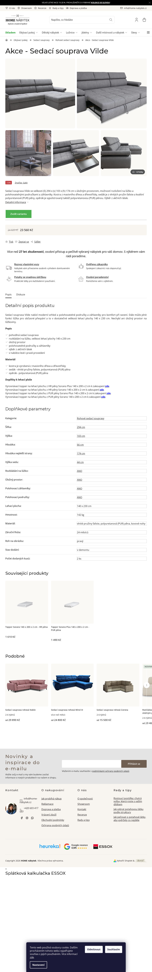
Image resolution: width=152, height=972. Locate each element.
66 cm (80, 444)
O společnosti (85, 798)
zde (32, 957)
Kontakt (81, 809)
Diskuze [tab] (20, 294)
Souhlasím (113, 949)
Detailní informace (15, 202)
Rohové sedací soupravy (90, 418)
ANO (79, 471)
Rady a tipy (58, 8)
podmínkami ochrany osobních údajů (110, 771)
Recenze (42, 8)
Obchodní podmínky (52, 820)
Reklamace (47, 804)
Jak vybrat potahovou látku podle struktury (128, 811)
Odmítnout (93, 949)
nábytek (22, 818)
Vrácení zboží (48, 814)
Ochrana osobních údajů (55, 825)
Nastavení (38, 965)
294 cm (81, 427)
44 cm (80, 462)
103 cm (81, 436)
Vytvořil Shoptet (124, 860)
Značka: (21, 182)
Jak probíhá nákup (51, 798)
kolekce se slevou (100, 2)
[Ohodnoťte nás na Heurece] (50, 847)
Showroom (26, 8)
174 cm (81, 453)
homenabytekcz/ (27, 818)
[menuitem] (11, 32)
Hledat (111, 19)
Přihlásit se (134, 763)
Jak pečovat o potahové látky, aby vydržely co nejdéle (130, 819)
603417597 (32, 818)
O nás (12, 8)
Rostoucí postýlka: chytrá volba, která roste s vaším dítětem (128, 801)
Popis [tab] (8, 294)
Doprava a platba (78, 8)
